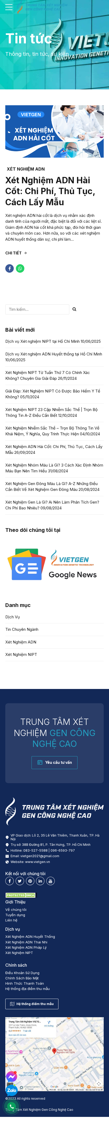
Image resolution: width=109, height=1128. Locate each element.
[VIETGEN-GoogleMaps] (54, 1054)
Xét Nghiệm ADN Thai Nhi (26, 942)
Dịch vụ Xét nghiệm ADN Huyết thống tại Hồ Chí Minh (53, 354)
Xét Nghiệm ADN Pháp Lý (26, 947)
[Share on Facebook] (9, 268)
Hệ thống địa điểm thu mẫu (27, 989)
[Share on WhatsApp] (20, 268)
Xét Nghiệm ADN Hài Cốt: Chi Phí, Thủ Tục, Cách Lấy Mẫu (50, 191)
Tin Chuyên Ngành (21, 629)
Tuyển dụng (15, 915)
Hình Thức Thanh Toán (24, 983)
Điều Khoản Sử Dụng (22, 973)
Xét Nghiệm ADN (26, 169)
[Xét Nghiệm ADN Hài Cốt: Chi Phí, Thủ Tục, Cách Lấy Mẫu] (54, 131)
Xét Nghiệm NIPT (21, 654)
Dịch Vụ (12, 616)
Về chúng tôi (15, 909)
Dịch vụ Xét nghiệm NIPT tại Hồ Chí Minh (42, 341)
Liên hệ (11, 920)
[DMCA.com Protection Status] (21, 896)
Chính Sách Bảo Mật (22, 978)
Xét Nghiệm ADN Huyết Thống (30, 936)
